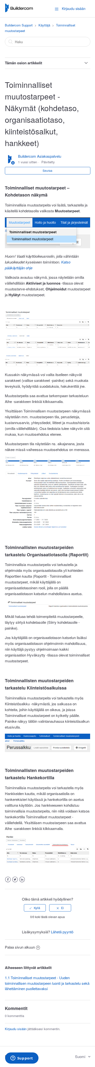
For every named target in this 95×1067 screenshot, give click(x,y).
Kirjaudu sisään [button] (74, 8)
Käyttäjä (44, 25)
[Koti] (19, 10)
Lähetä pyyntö (62, 931)
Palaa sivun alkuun (20, 947)
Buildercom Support (19, 25)
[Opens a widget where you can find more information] (21, 1058)
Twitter (15, 880)
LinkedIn (22, 880)
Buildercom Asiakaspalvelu (39, 156)
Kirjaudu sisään (16, 1028)
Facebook (8, 880)
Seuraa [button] (47, 170)
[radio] (35, 907)
